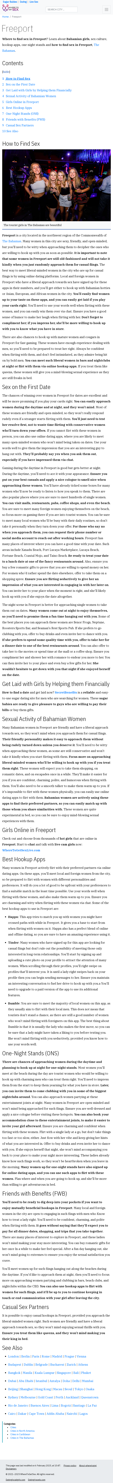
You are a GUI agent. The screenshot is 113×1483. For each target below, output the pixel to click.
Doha (66, 1381)
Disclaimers (11, 1468)
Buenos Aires (39, 1405)
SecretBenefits (66, 692)
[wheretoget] (10, 9)
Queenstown (89, 1397)
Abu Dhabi (26, 1381)
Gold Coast (45, 1397)
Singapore (64, 1373)
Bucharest (57, 1365)
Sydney (13, 1397)
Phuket (86, 1373)
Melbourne (28, 1397)
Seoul (68, 1389)
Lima (54, 1405)
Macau (57, 1389)
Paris (35, 1356)
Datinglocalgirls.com (15, 1479)
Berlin (25, 1356)
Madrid (57, 1356)
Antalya (54, 1381)
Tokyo (79, 1389)
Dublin (28, 1365)
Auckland (72, 1397)
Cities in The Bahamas (22, 1437)
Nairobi (72, 1414)
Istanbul (41, 1381)
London (13, 1356)
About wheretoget (88, 1465)
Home (5, 16)
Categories (9, 1423)
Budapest (14, 1365)
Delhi (76, 1381)
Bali (76, 1373)
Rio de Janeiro (18, 1405)
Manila (27, 1373)
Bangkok (14, 1373)
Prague (69, 1356)
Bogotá (66, 1405)
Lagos (83, 1414)
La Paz (92, 1405)
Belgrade (41, 1365)
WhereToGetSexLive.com (21, 850)
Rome (46, 1356)
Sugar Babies (10, 1)
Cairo (12, 1414)
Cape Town (36, 1414)
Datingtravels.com (36, 1479)
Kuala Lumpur (45, 1373)
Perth (59, 1397)
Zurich (71, 1365)
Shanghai (26, 1389)
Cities (13, 1427)
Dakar (22, 1414)
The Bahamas (11, 241)
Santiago (79, 1405)
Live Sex (34, 1)
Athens (83, 1365)
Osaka (90, 1389)
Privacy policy (70, 1465)
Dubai (12, 1381)
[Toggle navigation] (106, 9)
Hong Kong (43, 1389)
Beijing (13, 1389)
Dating (23, 1)
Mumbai (87, 1381)
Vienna (81, 1356)
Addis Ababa (55, 1414)
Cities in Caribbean (20, 1434)
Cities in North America (22, 1430)
